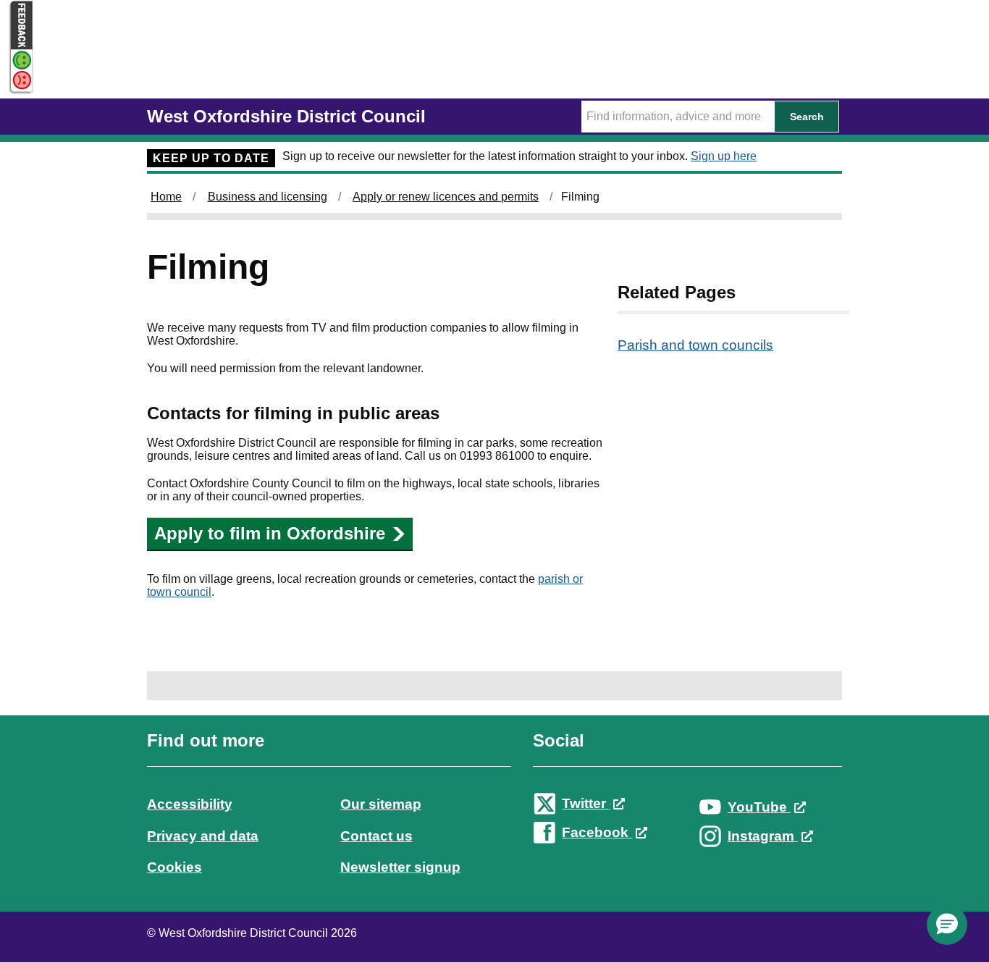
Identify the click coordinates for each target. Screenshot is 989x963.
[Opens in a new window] (16, 81)
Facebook (597, 832)
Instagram (763, 836)
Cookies (174, 867)
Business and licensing (267, 196)
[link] (494, 817)
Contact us (376, 836)
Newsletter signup (400, 867)
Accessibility (189, 804)
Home (166, 196)
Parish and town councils (695, 345)
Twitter (586, 803)
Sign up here (724, 156)
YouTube (759, 807)
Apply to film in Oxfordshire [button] (269, 533)
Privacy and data (202, 836)
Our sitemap (380, 804)
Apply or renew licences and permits (446, 196)
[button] (947, 924)
